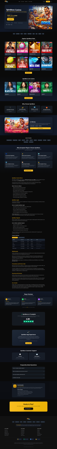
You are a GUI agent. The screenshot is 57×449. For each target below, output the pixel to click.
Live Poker (22, 434)
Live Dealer (17, 33)
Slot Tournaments (39, 434)
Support (40, 33)
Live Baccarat (22, 432)
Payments (26, 1)
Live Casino (22, 1)
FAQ (43, 33)
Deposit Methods (15, 237)
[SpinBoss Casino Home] (6, 1)
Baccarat (38, 432)
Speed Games (23, 435)
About (19, 1)
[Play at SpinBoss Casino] (40, 17)
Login (44, 1)
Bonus (22, 33)
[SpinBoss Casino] (28, 419)
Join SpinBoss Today (28, 170)
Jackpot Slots (6, 432)
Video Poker (38, 433)
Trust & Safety (30, 1)
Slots (14, 33)
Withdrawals (29, 33)
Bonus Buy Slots (7, 434)
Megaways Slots (7, 433)
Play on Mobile (28, 343)
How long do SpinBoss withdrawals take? (19, 374)
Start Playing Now (28, 408)
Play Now (48, 1)
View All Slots (28, 72)
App (36, 33)
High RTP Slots (6, 435)
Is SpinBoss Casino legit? (16, 377)
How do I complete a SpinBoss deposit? (18, 368)
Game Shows (22, 433)
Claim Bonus (10, 19)
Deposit (25, 33)
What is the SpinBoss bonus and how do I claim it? (20, 371)
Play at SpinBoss (40, 128)
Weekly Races (39, 435)
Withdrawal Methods (21, 237)
